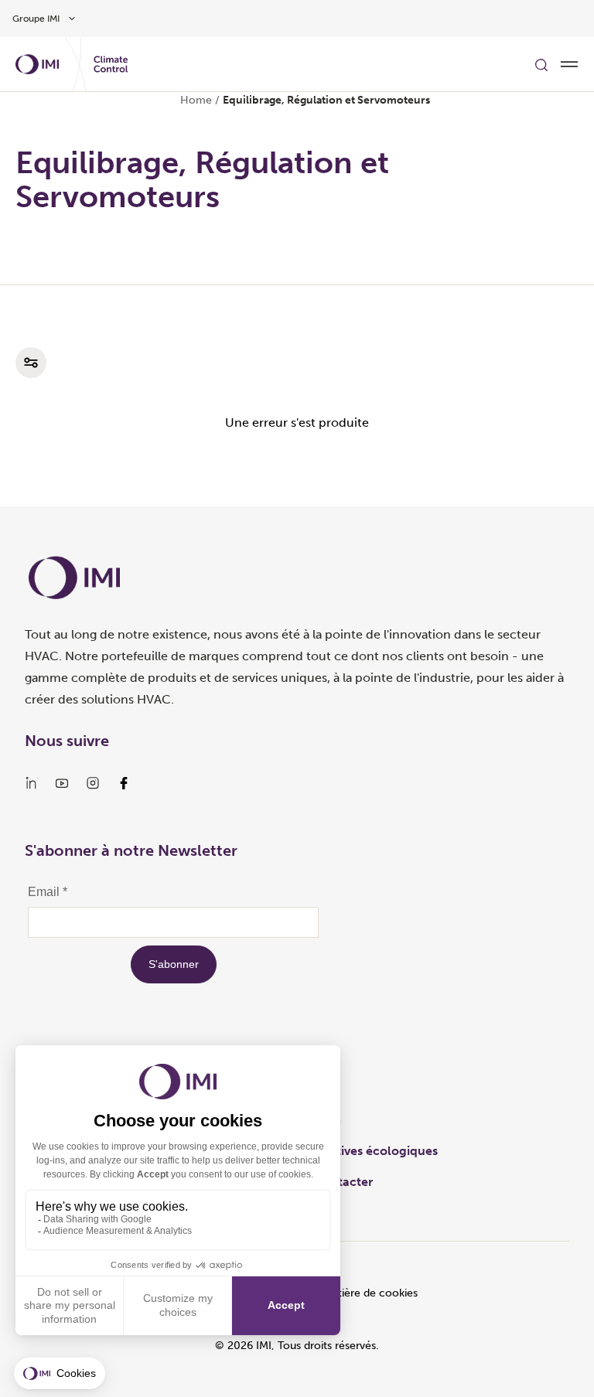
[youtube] (62, 783)
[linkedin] (31, 783)
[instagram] (93, 783)
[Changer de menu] (569, 64)
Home (196, 100)
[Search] (541, 64)
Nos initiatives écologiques (360, 1150)
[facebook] (124, 783)
